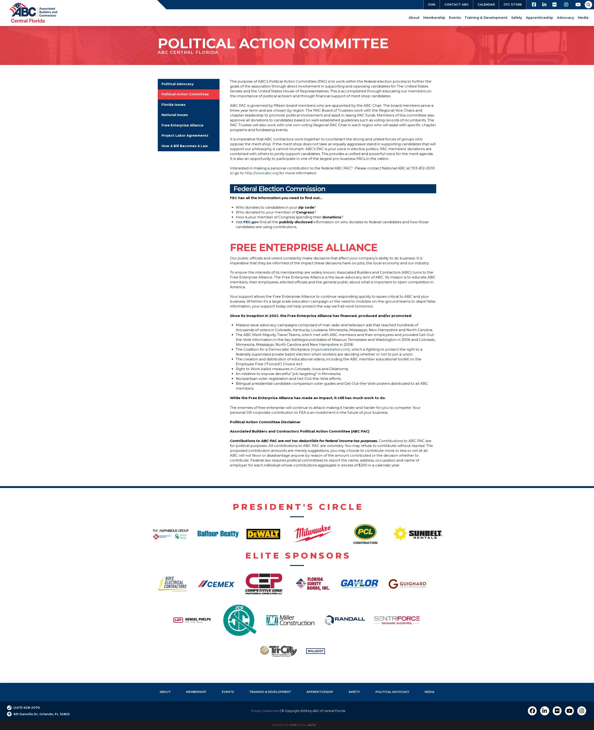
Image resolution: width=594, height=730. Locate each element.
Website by (294, 725)
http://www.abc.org (261, 173)
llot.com (330, 349)
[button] (588, 4)
